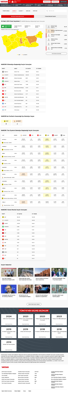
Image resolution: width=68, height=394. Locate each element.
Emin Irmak (6, 142)
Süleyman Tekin (7, 191)
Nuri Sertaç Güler (17, 90)
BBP (36, 381)
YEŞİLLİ (3, 202)
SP (35, 379)
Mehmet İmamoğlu (55, 34)
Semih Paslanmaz (17, 103)
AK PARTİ (53, 31)
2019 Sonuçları (55, 1)
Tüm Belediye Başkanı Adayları (9, 373)
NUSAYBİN (4, 181)
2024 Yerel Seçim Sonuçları (8, 379)
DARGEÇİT (4, 146)
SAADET (52, 36)
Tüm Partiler (4, 375)
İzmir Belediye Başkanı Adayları (58, 377)
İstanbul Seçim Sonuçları (24, 371)
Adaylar (28, 10)
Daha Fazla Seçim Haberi (34, 304)
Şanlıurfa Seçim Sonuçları (24, 383)
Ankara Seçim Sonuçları (23, 373)
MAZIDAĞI (4, 167)
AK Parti (36, 371)
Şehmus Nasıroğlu (7, 177)
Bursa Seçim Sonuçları (23, 377)
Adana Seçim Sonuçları (23, 381)
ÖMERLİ (3, 188)
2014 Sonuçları (64, 1)
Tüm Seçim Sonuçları (7, 383)
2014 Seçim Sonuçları (7, 371)
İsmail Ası (6, 163)
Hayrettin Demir (7, 205)
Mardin (14, 10)
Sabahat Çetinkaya (7, 156)
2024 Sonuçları (47, 1)
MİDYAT (3, 174)
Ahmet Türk (54, 26)
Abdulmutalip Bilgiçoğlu (19, 97)
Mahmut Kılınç (54, 39)
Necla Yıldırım (6, 170)
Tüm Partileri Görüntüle (56, 53)
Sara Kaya (6, 184)
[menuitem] (12, 47)
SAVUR (3, 195)
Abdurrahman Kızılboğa (56, 47)
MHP (36, 375)
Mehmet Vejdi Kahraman (57, 30)
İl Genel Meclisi (50, 16)
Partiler (35, 10)
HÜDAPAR (53, 40)
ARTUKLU (4, 139)
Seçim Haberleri (5, 377)
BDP (36, 377)
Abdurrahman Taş (17, 106)
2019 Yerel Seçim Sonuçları (8, 381)
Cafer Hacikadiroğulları (18, 100)
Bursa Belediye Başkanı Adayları (58, 379)
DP (35, 383)
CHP (36, 373)
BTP (52, 44)
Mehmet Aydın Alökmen (8, 198)
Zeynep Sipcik (7, 149)
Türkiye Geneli (6, 10)
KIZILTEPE (4, 160)
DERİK (3, 153)
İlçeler (20, 10)
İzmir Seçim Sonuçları (23, 375)
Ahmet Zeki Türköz (55, 43)
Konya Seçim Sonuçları (23, 379)
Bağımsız (53, 27)
